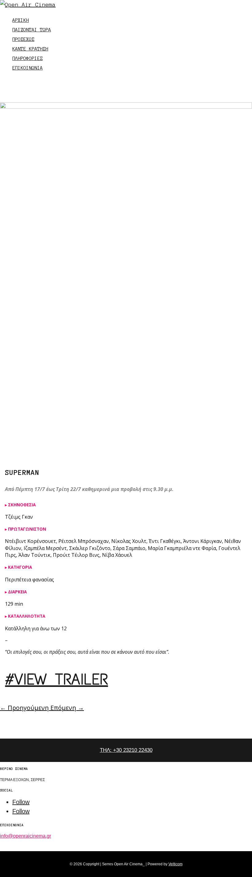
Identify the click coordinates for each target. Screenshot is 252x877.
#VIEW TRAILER (56, 679)
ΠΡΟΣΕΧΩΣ (23, 39)
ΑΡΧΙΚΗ (20, 20)
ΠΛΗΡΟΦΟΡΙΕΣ (27, 58)
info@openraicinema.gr (25, 836)
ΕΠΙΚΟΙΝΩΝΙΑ (27, 67)
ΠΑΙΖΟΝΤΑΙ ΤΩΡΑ (31, 29)
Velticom (175, 864)
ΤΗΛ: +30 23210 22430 (126, 750)
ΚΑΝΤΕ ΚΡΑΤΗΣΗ (30, 48)
